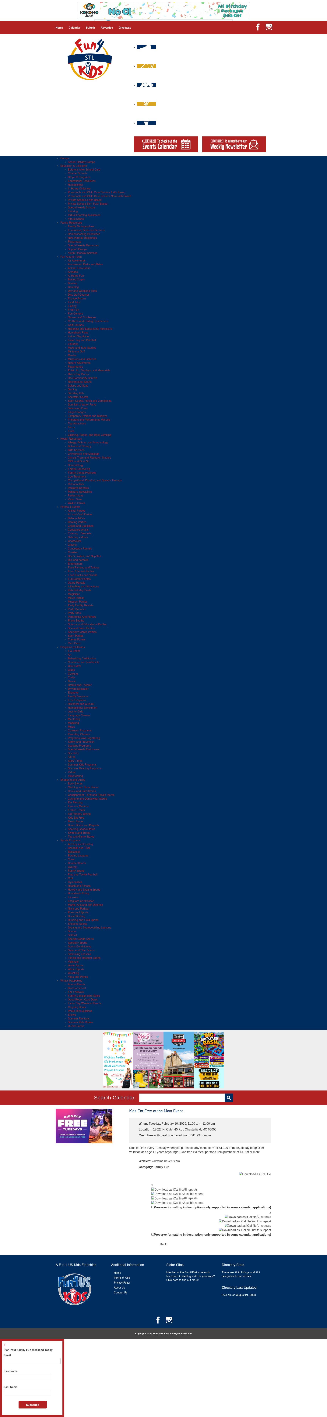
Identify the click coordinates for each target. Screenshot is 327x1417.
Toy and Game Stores (81, 836)
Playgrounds (75, 366)
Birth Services (76, 450)
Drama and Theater (80, 685)
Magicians (74, 594)
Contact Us (120, 1292)
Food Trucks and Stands (82, 575)
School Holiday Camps (81, 162)
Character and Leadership (83, 662)
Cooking (73, 673)
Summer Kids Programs (82, 764)
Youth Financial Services (82, 253)
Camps (64, 158)
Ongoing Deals (77, 1007)
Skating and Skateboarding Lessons (89, 927)
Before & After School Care (84, 169)
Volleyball (73, 961)
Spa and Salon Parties (81, 628)
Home (59, 27)
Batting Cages (76, 279)
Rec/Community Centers (82, 378)
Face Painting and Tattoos (83, 567)
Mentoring (74, 719)
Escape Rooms (77, 298)
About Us (119, 1287)
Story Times (75, 761)
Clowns (72, 544)
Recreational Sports (80, 382)
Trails (71, 431)
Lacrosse (73, 897)
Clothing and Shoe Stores (83, 787)
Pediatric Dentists (78, 488)
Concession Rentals (80, 548)
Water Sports (75, 965)
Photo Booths (76, 620)
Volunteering (75, 776)
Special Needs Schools (81, 207)
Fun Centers (75, 313)
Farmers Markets (78, 806)
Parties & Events (70, 507)
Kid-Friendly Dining (79, 814)
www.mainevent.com (166, 1161)
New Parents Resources (82, 238)
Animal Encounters (79, 268)
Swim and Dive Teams (81, 950)
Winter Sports (76, 969)
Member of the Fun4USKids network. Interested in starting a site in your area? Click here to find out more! (190, 1276)
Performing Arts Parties (82, 616)
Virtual (72, 772)
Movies (72, 355)
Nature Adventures (79, 363)
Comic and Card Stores (82, 791)
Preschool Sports (78, 912)
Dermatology (75, 465)
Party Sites (74, 613)
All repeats (190, 1189)
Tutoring (73, 211)
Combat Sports (77, 863)
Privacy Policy (122, 1282)
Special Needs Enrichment (84, 749)
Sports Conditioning (79, 946)
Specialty (73, 753)
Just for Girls (75, 711)
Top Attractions (77, 423)
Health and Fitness (79, 886)
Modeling (73, 723)
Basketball (74, 851)
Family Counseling (79, 469)
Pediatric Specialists (80, 491)
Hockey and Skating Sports (84, 889)
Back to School (77, 988)
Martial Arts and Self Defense (85, 905)
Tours (71, 427)
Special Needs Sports (81, 939)
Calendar (74, 27)
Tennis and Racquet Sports (84, 958)
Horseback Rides (78, 332)
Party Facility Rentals (80, 605)
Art (69, 654)
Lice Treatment (77, 476)
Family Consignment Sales (84, 995)
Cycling (72, 867)
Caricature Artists (78, 529)
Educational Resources (82, 181)
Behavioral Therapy (79, 446)
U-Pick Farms (76, 1026)
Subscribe (32, 1405)
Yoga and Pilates (78, 977)
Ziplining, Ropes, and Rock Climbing (89, 435)
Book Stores (75, 783)
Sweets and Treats (79, 833)
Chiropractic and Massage (83, 454)
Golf (70, 878)
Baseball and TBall (79, 848)
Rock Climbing (76, 916)
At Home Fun (76, 275)
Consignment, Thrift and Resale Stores (91, 795)
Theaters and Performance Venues (89, 419)
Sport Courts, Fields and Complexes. (90, 400)
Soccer (72, 931)
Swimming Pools (78, 408)
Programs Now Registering (84, 738)
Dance (72, 681)
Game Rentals (76, 582)
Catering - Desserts (79, 533)
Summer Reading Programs (84, 768)
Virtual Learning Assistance (84, 215)
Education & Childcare (73, 166)
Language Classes (79, 715)
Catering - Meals (78, 537)
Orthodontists (76, 484)
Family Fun (162, 1167)
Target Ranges (77, 412)
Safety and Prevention (81, 742)
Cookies (73, 552)
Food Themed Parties (81, 571)
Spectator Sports (78, 397)
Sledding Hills (76, 393)
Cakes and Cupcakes (80, 526)
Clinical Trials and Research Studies (89, 457)
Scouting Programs (79, 745)
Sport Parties (75, 635)
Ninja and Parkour (79, 908)
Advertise (107, 27)
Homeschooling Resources (84, 234)
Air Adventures (77, 260)
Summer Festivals (79, 1018)
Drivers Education (78, 688)
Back (163, 1244)
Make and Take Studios (82, 347)
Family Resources (71, 222)
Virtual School (76, 219)
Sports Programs (70, 840)
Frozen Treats (76, 810)
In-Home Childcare (79, 188)
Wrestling (73, 973)
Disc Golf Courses (79, 294)
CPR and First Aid (78, 461)
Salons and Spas (78, 385)
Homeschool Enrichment (82, 707)
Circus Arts (74, 666)
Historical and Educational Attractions (90, 328)
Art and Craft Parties (80, 514)
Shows (72, 1014)
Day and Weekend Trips (82, 291)
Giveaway (125, 27)
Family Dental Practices (82, 472)
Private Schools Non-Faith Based (87, 203)
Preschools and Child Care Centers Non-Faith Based (99, 196)
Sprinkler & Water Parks (82, 404)
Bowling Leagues (78, 855)
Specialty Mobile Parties (82, 632)
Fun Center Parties (79, 579)
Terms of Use (122, 1277)
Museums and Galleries (82, 359)
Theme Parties (77, 639)
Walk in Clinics (76, 503)
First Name (11, 1371)
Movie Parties (76, 598)
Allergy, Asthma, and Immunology (88, 442)
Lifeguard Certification (81, 901)
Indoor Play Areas (78, 336)
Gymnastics (75, 882)
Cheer (71, 859)
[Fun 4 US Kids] (90, 59)
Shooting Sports (77, 923)
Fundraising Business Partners (86, 230)
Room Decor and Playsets (83, 825)
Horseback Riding (78, 893)
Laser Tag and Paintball (82, 340)
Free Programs (77, 700)
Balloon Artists (76, 518)
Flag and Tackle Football (82, 874)
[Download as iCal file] (255, 1174)
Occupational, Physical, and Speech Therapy (95, 480)
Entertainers (75, 563)
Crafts (71, 677)
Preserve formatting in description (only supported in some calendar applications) (212, 1207)
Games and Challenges (82, 317)
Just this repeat (193, 1193)
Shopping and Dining (72, 779)
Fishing (72, 306)
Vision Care (75, 499)
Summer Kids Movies (80, 1022)
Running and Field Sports (83, 920)
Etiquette (73, 692)
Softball (72, 935)
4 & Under (74, 651)
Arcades (73, 272)
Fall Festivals (76, 992)
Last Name (10, 1387)
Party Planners (77, 609)
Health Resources (71, 438)
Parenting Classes (79, 734)
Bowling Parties (77, 522)
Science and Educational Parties (87, 624)
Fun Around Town (71, 256)
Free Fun (73, 310)
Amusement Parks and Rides (85, 264)
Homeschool (75, 184)
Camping (73, 287)
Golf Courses (76, 325)
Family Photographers (81, 226)
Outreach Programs (80, 730)
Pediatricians (75, 495)
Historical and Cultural (81, 704)
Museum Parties (77, 601)
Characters (74, 541)
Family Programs (78, 696)
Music (71, 726)
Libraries (73, 344)
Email (7, 1355)
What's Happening (71, 980)
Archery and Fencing (80, 844)
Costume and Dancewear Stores (87, 798)
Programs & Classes (72, 647)
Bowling (72, 283)
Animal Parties (76, 510)
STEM (71, 757)
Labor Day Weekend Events (84, 1003)
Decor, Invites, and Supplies (84, 556)
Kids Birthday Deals (79, 590)
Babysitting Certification (82, 658)
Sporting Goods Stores (81, 829)
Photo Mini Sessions (80, 1011)
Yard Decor (74, 643)
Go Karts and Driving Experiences (88, 321)
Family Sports (76, 870)
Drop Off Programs (79, 177)
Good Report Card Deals (83, 999)
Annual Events (76, 984)
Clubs (71, 670)
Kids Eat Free (76, 817)
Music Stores (75, 821)
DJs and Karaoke (78, 560)
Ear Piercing (75, 802)
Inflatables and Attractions (83, 586)
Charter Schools (77, 173)
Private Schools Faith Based (85, 200)
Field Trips (74, 302)
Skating (72, 389)
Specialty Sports (77, 942)
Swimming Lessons (79, 954)
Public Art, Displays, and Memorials (89, 370)
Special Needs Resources (83, 245)
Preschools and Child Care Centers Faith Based (96, 192)
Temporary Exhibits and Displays (87, 416)
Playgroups (74, 241)
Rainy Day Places (78, 374)
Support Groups (77, 249)
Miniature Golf (76, 351)
